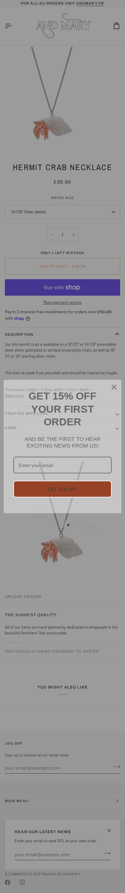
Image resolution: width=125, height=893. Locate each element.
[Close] (114, 387)
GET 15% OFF (62, 489)
